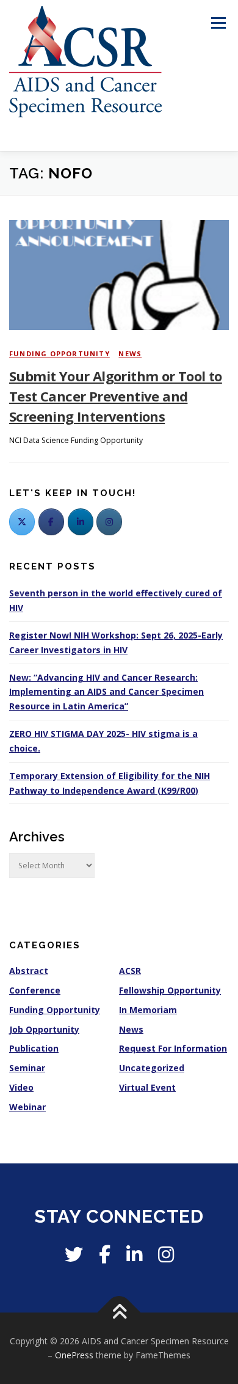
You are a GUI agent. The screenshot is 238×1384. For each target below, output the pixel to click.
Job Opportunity (44, 1029)
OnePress (74, 1355)
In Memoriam (148, 1010)
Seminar (27, 1068)
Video (21, 1087)
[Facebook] (51, 521)
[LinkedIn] (80, 521)
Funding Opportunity (59, 353)
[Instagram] (166, 1254)
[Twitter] (22, 521)
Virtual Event (147, 1087)
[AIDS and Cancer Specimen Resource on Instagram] (109, 521)
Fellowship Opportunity (170, 990)
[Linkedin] (134, 1254)
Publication (34, 1048)
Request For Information (173, 1048)
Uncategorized (151, 1068)
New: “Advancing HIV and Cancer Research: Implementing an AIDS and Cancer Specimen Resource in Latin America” (106, 692)
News (130, 353)
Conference (34, 990)
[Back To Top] (119, 1312)
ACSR (130, 970)
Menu (217, 23)
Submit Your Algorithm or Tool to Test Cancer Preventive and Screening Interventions (115, 396)
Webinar (27, 1107)
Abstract (28, 970)
